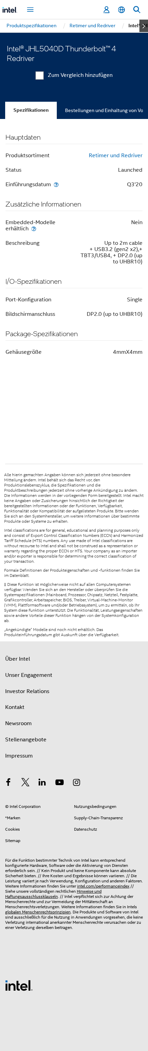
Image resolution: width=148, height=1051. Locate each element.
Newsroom (18, 723)
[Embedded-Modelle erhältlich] (34, 228)
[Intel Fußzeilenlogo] (19, 985)
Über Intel (17, 658)
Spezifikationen (31, 110)
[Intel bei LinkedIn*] (42, 783)
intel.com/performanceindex (103, 886)
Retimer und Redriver (115, 155)
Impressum (19, 755)
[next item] (143, 26)
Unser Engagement (28, 675)
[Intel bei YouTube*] (59, 783)
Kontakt (14, 707)
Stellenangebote (25, 739)
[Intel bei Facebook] (8, 783)
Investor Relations (27, 691)
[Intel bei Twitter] (25, 783)
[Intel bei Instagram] (76, 783)
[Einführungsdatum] (56, 184)
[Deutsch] (121, 9)
